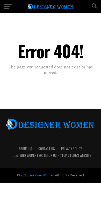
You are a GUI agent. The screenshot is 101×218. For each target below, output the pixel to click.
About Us (25, 148)
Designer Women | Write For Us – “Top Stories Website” (53, 155)
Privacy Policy (71, 148)
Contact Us (46, 148)
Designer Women (42, 175)
